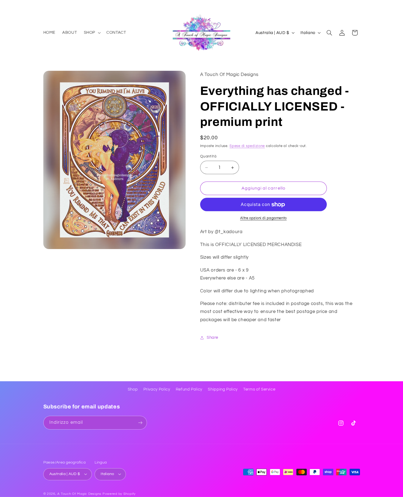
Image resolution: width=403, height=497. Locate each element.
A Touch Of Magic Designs (79, 493)
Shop (133, 389)
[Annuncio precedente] (45, 5)
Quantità (208, 156)
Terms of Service (259, 389)
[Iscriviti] (140, 422)
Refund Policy (189, 389)
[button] (91, 33)
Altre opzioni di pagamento (263, 218)
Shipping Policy (222, 389)
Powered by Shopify (119, 493)
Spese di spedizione (247, 146)
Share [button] (212, 337)
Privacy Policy (156, 389)
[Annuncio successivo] (358, 5)
